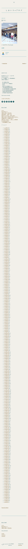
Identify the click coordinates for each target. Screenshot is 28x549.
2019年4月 (6, 192)
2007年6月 (6, 399)
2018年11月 (6, 200)
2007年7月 (6, 397)
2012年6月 (6, 304)
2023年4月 (6, 153)
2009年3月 (6, 366)
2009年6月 (6, 361)
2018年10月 (6, 202)
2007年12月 (6, 390)
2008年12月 (6, 371)
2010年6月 (6, 342)
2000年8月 (6, 497)
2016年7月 (6, 230)
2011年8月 (6, 320)
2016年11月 (6, 224)
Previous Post (4, 63)
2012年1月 (6, 312)
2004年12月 (6, 446)
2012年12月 (6, 295)
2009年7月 (6, 360)
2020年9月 (6, 173)
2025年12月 (6, 132)
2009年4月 (6, 364)
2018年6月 (6, 207)
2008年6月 (6, 380)
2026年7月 (6, 128)
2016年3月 (6, 236)
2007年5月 (6, 401)
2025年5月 (6, 135)
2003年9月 (6, 470)
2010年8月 (6, 339)
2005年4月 (6, 440)
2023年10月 (6, 143)
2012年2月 (6, 311)
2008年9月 (6, 375)
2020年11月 (6, 170)
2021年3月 (6, 164)
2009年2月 (6, 367)
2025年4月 (6, 137)
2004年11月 (6, 448)
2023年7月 (6, 148)
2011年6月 (6, 323)
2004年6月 (6, 456)
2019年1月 (6, 197)
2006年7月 (6, 416)
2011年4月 (6, 326)
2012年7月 (6, 303)
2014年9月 (6, 263)
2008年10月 (6, 374)
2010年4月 (6, 345)
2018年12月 (6, 199)
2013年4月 (6, 289)
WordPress (3, 534)
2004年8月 (6, 453)
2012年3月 (6, 309)
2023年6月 (6, 150)
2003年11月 (6, 467)
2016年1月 (6, 240)
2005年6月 (6, 437)
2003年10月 (6, 468)
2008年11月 (6, 372)
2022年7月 (6, 158)
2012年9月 (6, 300)
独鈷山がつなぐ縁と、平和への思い (8, 115)
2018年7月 (6, 205)
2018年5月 (6, 208)
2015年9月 (6, 244)
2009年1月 (6, 369)
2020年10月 (6, 172)
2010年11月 (6, 334)
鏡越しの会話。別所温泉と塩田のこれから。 (10, 117)
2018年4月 (6, 210)
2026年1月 (6, 131)
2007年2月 (6, 405)
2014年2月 (6, 273)
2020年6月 (6, 178)
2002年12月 (6, 484)
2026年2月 (6, 129)
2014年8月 (6, 265)
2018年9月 (6, 203)
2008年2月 (6, 386)
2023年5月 (6, 151)
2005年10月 (6, 431)
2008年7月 (6, 379)
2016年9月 (6, 227)
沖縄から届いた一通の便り (7, 113)
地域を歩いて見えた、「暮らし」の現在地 (10, 119)
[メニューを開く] (14, 2)
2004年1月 (6, 464)
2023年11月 (6, 142)
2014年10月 (6, 262)
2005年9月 (6, 432)
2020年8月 (6, 175)
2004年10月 (6, 450)
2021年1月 (6, 167)
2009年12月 (6, 352)
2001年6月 (6, 494)
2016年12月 (6, 222)
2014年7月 (6, 266)
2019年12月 (6, 183)
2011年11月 (6, 315)
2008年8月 (6, 377)
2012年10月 (6, 298)
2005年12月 (6, 427)
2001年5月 (6, 495)
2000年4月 (6, 500)
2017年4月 (6, 218)
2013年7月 (6, 284)
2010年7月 (6, 341)
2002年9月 (6, 489)
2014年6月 (6, 268)
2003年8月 (6, 472)
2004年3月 (6, 461)
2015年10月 (6, 243)
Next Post (24, 63)
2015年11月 (6, 241)
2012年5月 (6, 306)
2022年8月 (6, 156)
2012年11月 (6, 296)
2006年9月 (6, 413)
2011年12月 (6, 314)
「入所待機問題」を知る (6, 122)
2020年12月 (6, 169)
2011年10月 (6, 317)
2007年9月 (6, 394)
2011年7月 (6, 322)
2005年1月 (6, 445)
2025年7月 (6, 134)
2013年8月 (6, 282)
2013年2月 (6, 292)
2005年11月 (6, 429)
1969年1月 (6, 502)
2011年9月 (6, 319)
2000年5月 (6, 498)
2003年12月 (6, 465)
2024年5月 (6, 140)
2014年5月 (6, 270)
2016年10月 (6, 225)
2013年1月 (6, 293)
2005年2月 (6, 443)
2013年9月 (6, 281)
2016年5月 (6, 233)
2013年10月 (6, 279)
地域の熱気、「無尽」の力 (7, 114)
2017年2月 (6, 221)
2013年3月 (6, 290)
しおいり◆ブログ (14, 10)
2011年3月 (6, 328)
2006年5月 (6, 420)
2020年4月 (6, 181)
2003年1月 (6, 483)
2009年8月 (6, 358)
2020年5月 (6, 180)
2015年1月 (6, 257)
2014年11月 (6, 260)
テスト (3, 110)
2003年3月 (6, 480)
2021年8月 (6, 162)
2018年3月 (6, 211)
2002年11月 (6, 486)
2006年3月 (6, 423)
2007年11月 (6, 391)
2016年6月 (6, 232)
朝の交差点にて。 (5, 111)
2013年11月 (6, 278)
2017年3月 (6, 219)
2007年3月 (6, 404)
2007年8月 (6, 396)
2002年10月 (6, 487)
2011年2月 (6, 330)
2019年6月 (6, 189)
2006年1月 (6, 426)
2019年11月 (6, 184)
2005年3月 (6, 442)
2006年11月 (6, 410)
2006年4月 (6, 421)
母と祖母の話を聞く (5, 121)
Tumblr (3, 533)
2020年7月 (6, 177)
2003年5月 (6, 476)
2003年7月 (6, 473)
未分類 (3, 47)
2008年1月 (6, 388)
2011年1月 (6, 331)
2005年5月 (6, 439)
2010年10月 (6, 336)
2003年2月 (6, 481)
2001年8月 (6, 492)
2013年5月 (6, 287)
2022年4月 (6, 159)
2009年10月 (6, 355)
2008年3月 (6, 385)
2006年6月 (6, 418)
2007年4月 (6, 402)
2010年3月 (6, 347)
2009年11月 (6, 353)
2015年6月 (6, 249)
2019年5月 (6, 191)
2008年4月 (6, 383)
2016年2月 (6, 238)
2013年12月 (6, 276)
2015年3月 (6, 254)
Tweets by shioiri (5, 507)
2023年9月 (6, 145)
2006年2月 (6, 424)
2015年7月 (6, 248)
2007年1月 (6, 407)
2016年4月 (6, 235)
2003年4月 (6, 478)
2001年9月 (6, 491)
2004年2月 (6, 462)
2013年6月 (6, 285)
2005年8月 (6, 434)
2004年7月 (6, 454)
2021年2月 (6, 165)
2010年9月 (6, 337)
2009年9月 (6, 356)
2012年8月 (6, 301)
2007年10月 (6, 393)
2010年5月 (6, 344)
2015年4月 (6, 252)
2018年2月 (6, 213)
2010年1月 (6, 350)
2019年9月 (6, 188)
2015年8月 (6, 246)
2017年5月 (6, 216)
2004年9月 (6, 451)
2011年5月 (6, 325)
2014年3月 (6, 271)
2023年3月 (6, 154)
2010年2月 (6, 349)
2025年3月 (6, 139)
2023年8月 (6, 147)
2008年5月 (6, 382)
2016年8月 (6, 229)
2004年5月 (6, 457)
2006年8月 (6, 415)
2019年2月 (6, 195)
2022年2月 (6, 161)
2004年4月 (6, 459)
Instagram (3, 536)
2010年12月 (6, 333)
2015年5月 (6, 251)
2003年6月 (6, 475)
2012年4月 (6, 308)
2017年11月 (6, 214)
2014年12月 (6, 259)
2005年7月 (6, 435)
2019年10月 (6, 186)
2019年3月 (6, 194)
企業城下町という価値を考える (7, 118)
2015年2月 (6, 255)
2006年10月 (6, 412)
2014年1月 (6, 274)
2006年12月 (6, 409)
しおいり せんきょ (6, 98)
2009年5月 (6, 363)
